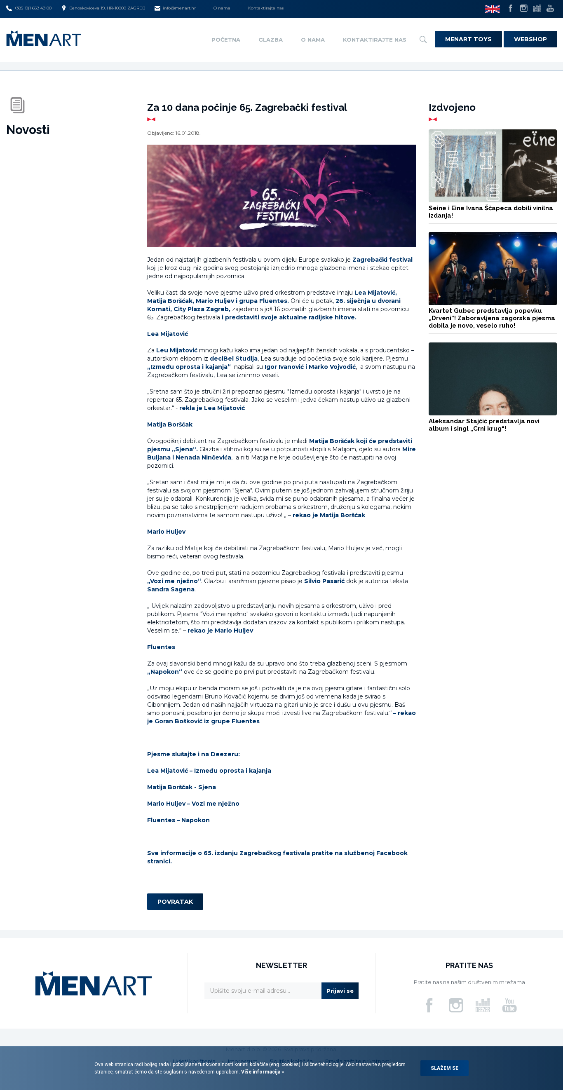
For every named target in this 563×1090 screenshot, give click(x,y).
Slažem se (444, 1068)
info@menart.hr (179, 8)
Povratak (175, 901)
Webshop (530, 39)
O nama (221, 8)
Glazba (270, 39)
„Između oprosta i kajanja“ (189, 366)
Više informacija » (262, 1072)
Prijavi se (340, 990)
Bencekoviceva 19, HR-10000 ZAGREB (107, 8)
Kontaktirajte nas (266, 8)
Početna (225, 39)
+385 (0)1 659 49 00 (33, 8)
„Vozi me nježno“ (174, 581)
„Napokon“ (164, 671)
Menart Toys (468, 39)
